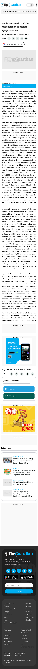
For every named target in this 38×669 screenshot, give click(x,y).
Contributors (9, 603)
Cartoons (29, 614)
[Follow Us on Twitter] (14, 571)
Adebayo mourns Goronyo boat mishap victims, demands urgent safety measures (24, 472)
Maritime (7, 644)
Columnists (29, 617)
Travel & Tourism (27, 630)
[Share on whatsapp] (17, 38)
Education (29, 612)
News (4, 12)
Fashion (7, 633)
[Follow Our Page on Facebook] (8, 571)
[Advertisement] (19, 524)
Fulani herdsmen (13, 369)
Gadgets (24, 641)
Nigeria (28, 620)
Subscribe (19, 591)
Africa (6, 617)
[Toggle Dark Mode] (30, 4)
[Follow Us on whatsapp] (30, 571)
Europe (28, 606)
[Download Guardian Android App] (11, 577)
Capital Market (9, 609)
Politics (24, 12)
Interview (24, 636)
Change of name (27, 647)
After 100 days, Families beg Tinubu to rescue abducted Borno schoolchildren (23, 461)
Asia (5, 620)
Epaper (11, 12)
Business (31, 12)
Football (7, 636)
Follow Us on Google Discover (14, 44)
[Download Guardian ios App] (27, 577)
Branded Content (10, 623)
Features (7, 630)
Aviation (7, 606)
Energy (6, 612)
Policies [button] (6, 655)
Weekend (24, 633)
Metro (17, 12)
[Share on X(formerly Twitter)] (13, 38)
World (6, 647)
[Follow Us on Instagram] (19, 571)
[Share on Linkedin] (26, 38)
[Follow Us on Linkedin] (24, 571)
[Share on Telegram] (21, 38)
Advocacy (8, 614)
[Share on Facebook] (9, 38)
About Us (7, 653)
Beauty (28, 609)
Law (22, 644)
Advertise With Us (19, 653)
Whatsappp (12, 396)
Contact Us (17, 655)
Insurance (8, 641)
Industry (7, 638)
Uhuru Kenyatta (26, 369)
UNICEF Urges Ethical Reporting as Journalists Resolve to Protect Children (22, 494)
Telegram (11, 389)
